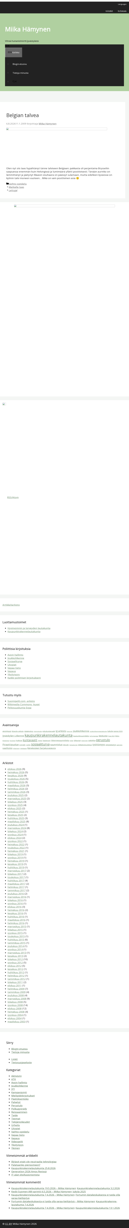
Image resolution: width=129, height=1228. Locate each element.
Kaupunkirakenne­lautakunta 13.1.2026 (98, 1208)
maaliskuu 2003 (16, 1021)
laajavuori (47, 740)
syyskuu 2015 (15, 933)
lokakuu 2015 (15, 929)
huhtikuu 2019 (16, 867)
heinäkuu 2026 (16, 772)
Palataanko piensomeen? (25, 1165)
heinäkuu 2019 (16, 860)
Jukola (110, 731)
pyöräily (22, 745)
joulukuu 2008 (16, 995)
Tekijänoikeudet (20, 1122)
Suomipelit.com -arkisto (21, 701)
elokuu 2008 (15, 1008)
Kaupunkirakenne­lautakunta (24, 631)
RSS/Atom (13, 497)
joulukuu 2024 (16, 824)
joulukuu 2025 (16, 795)
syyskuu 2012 (15, 962)
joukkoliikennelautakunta (98, 731)
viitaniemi (16, 748)
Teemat (15, 1118)
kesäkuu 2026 (15, 775)
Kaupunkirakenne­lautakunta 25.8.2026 (33, 1168)
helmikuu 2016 (16, 923)
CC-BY (8, 1223)
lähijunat (77, 740)
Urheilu (15, 1125)
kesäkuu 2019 (15, 864)
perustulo (103, 740)
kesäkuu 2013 (15, 956)
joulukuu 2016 (16, 893)
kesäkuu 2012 (15, 969)
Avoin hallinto (15, 654)
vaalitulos (7, 748)
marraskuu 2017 (17, 870)
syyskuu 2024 (15, 834)
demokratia (38, 731)
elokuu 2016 (15, 906)
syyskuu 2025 (15, 805)
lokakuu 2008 (15, 1002)
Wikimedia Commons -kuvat (24, 704)
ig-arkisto (61, 731)
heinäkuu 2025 (16, 811)
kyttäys (40, 740)
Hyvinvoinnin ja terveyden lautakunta (29, 628)
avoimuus (7, 731)
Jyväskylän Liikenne (13, 735)
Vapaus (12, 671)
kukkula (19, 740)
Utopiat (12, 664)
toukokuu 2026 (16, 778)
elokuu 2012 (15, 965)
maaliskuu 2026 (16, 785)
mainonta (84, 740)
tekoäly (66, 745)
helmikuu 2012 (16, 975)
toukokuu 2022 (16, 847)
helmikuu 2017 (16, 887)
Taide (14, 1115)
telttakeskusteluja (85, 745)
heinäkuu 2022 (16, 844)
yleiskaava (23, 748)
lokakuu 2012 (15, 959)
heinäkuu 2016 (16, 910)
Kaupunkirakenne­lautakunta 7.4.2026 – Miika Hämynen (42, 1194)
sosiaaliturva (40, 744)
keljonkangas (94, 736)
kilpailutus (6, 740)
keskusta (103, 735)
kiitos (117, 736)
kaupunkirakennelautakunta (49, 735)
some (28, 745)
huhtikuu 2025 (16, 818)
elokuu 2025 (15, 808)
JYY (13, 1089)
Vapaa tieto (14, 668)
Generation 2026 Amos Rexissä (29, 1171)
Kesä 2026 (111, 736)
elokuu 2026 (15, 769)
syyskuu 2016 (15, 903)
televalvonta (73, 745)
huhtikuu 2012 (16, 972)
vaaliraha (119, 745)
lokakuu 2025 (15, 801)
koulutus (12, 740)
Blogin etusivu (20, 64)
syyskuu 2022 (15, 841)
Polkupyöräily (19, 1108)
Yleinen (15, 1148)
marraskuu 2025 (17, 798)
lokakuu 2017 (15, 874)
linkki (71, 740)
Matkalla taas (16, 187)
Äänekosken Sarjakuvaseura (41, 748)
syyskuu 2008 (15, 1005)
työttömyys (98, 744)
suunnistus (56, 744)
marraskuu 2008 (17, 998)
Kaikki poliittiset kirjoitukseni (24, 677)
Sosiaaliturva (15, 661)
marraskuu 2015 (17, 926)
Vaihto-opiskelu (18, 183)
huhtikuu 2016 (16, 916)
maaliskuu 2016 (16, 920)
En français (122, 11)
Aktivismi (16, 1076)
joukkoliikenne (81, 731)
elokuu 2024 (15, 838)
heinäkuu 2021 (16, 851)
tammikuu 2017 (17, 890)
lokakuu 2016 (15, 900)
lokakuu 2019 (15, 854)
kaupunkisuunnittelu (81, 736)
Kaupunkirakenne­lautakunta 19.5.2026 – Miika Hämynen (43, 1188)
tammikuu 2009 (17, 992)
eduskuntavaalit (48, 731)
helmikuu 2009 (16, 988)
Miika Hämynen (28, 29)
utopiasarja (111, 744)
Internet (69, 731)
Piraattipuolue (11, 744)
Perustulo (17, 1105)
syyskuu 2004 (15, 1015)
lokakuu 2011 (15, 982)
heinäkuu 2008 (16, 1011)
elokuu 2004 (15, 1018)
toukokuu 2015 (16, 936)
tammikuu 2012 (17, 979)
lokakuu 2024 (15, 831)
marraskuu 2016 (17, 897)
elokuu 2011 (15, 985)
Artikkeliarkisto (11, 604)
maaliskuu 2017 (16, 883)
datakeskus (28, 731)
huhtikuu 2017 (16, 880)
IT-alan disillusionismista (25, 1174)
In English (109, 11)
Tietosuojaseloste (21, 1062)
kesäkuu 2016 (15, 913)
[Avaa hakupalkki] (7, 46)
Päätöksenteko (20, 1099)
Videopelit (17, 1141)
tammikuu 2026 (17, 792)
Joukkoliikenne (16, 658)
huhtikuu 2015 (16, 939)
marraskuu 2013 (17, 952)
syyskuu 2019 (15, 857)
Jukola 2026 (118, 731)
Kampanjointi (19, 1092)
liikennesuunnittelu (60, 740)
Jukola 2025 (79, 1191)
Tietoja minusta (20, 72)
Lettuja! (13, 190)
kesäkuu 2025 (15, 815)
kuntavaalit (30, 740)
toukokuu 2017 (16, 877)
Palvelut (16, 1102)
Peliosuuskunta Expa (19, 707)
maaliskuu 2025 (16, 821)
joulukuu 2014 (16, 946)
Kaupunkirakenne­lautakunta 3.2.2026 (98, 1188)
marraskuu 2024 (17, 828)
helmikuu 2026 (16, 788)
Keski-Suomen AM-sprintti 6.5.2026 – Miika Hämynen (41, 1191)
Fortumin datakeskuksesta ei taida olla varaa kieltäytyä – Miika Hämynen (53, 1201)
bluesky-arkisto (18, 731)
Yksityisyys (14, 674)
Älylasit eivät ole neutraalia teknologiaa (33, 1161)
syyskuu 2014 (15, 949)
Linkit (14, 1059)
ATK (13, 1079)
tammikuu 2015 (17, 942)
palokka (91, 740)
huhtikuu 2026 (16, 782)
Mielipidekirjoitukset (23, 1095)
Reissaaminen (19, 1112)
